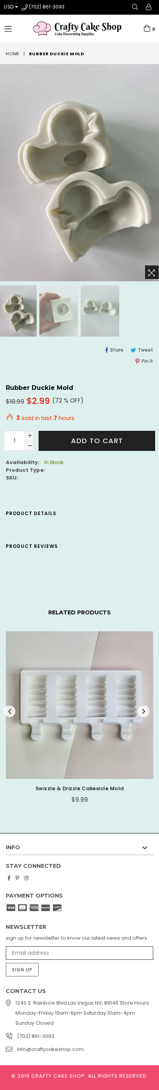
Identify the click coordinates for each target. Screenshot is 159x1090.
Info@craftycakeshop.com (50, 1049)
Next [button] (143, 711)
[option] (58, 310)
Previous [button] (9, 711)
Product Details (31, 513)
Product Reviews (32, 546)
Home (13, 54)
